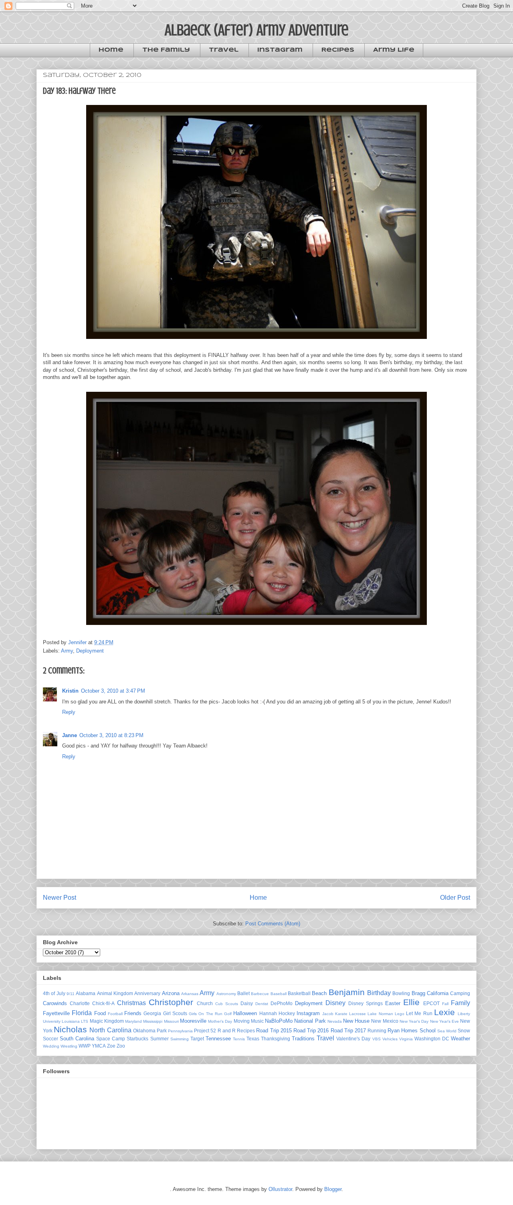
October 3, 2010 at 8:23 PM (111, 735)
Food (100, 1013)
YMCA (99, 1045)
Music (257, 1021)
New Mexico (384, 1021)
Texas (252, 1038)
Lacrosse (357, 1014)
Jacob (327, 1014)
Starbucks (137, 1038)
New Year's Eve (444, 1021)
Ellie (411, 1002)
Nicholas (70, 1029)
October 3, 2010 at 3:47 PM (113, 691)
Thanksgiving (275, 1038)
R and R (227, 1030)
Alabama (85, 993)
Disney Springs (365, 1003)
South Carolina (77, 1039)
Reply (68, 712)
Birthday (379, 992)
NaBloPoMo (279, 1021)
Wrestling (69, 1046)
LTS (84, 1021)
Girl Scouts (175, 1013)
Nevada (334, 1021)
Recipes (337, 50)
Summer (159, 1038)
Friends (132, 1013)
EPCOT (431, 1003)
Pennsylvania (180, 1031)
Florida (82, 1013)
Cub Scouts (226, 1003)
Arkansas (189, 993)
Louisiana (71, 1021)
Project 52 (205, 1030)
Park (162, 1030)
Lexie (444, 1012)
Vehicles (390, 1039)
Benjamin (347, 992)
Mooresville (193, 1021)
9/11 (71, 993)
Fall (445, 1003)
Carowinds (55, 1003)
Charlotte (80, 1003)
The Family (166, 50)
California (437, 993)
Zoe (111, 1045)
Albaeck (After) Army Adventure (257, 30)
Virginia (406, 1039)
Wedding (51, 1046)
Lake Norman (380, 1014)
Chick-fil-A (103, 1003)
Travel (223, 50)
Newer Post (59, 897)
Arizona (171, 993)
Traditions (303, 1039)
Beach (319, 993)
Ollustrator (280, 1189)
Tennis (239, 1039)
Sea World (446, 1031)
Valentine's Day (353, 1038)
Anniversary (147, 993)
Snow (464, 1030)
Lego (399, 1014)
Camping (460, 993)
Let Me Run (419, 1013)
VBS (376, 1039)
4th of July (54, 993)
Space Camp (110, 1038)
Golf (228, 1014)
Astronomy (226, 993)
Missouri (171, 1021)
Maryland (133, 1021)
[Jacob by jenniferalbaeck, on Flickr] (256, 341)
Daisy (246, 1003)
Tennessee (218, 1039)
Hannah (268, 1013)
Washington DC (431, 1038)
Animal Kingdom (115, 993)
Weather (460, 1039)
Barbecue (260, 993)
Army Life (393, 50)
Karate (341, 1014)
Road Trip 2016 (311, 1031)
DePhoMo (282, 1003)
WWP (85, 1045)
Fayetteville (56, 1013)
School (428, 1031)
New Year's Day (414, 1021)
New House (356, 1021)
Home (111, 50)
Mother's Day (220, 1021)
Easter (392, 1003)
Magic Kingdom (107, 1021)
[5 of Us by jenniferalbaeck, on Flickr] (256, 627)
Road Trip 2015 (273, 1031)
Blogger (332, 1189)
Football (115, 1014)
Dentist (261, 1003)
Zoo (121, 1045)
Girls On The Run (205, 1014)
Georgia (152, 1013)
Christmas (131, 1002)
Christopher (171, 1002)
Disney (335, 1002)
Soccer (50, 1038)
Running (377, 1030)
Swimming (179, 1039)
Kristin (70, 691)
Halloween (245, 1013)
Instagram (280, 50)
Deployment (90, 651)
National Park (309, 1021)
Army (67, 651)
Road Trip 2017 (348, 1031)
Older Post (455, 897)
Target (197, 1038)
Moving (242, 1021)
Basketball (299, 993)
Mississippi (152, 1021)
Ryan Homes (403, 1031)
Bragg (418, 993)
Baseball (279, 993)
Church (205, 1003)
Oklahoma (144, 1030)
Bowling (401, 993)
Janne (69, 735)
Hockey (287, 1013)
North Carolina (110, 1030)
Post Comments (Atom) (272, 924)
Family (460, 1002)
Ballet (243, 993)
